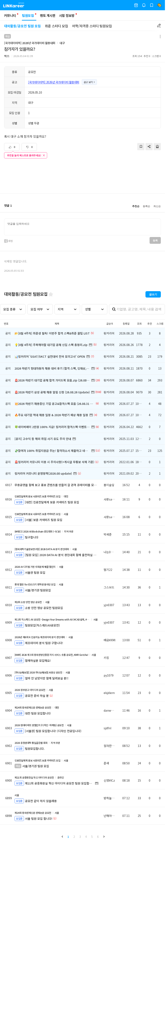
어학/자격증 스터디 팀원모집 (92, 25)
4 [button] (86, 837)
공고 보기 (88, 82)
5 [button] (92, 837)
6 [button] (98, 837)
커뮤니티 (10, 15)
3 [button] (80, 837)
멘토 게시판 (47, 15)
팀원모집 (28, 15)
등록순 (146, 206)
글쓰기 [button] (153, 294)
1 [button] (68, 837)
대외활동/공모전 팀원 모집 (22, 25)
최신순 (157, 206)
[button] (62, 836)
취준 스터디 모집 (56, 25)
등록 (155, 240)
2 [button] (74, 837)
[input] (82, 227)
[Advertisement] (82, 176)
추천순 (136, 206)
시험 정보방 (66, 15)
